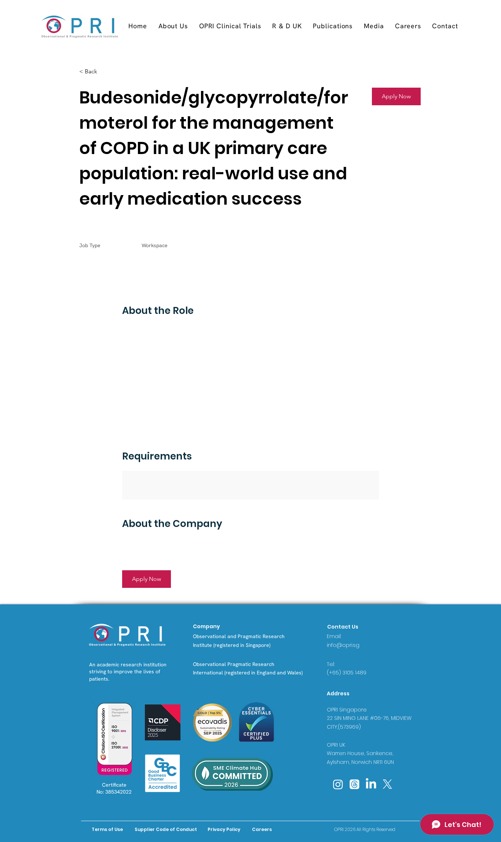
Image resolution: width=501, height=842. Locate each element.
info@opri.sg (343, 645)
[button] (230, 26)
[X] (387, 784)
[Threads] (354, 784)
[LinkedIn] (371, 784)
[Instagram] (338, 784)
